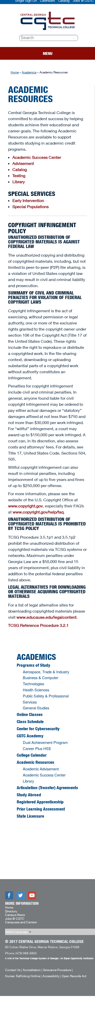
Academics (29, 72)
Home (15, 72)
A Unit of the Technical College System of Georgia (31, 958)
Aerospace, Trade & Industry (46, 671)
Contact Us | (13, 970)
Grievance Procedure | (58, 970)
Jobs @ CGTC (14, 919)
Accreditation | (32, 970)
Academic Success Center (36, 157)
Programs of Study (33, 665)
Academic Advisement (41, 768)
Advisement (23, 163)
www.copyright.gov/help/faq (38, 511)
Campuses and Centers (21, 922)
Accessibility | (52, 976)
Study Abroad (29, 795)
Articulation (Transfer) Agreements (47, 787)
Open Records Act (74, 976)
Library (18, 181)
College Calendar (32, 755)
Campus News (15, 915)
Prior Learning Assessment (41, 809)
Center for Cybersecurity (38, 728)
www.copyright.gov (25, 505)
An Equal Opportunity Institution (76, 958)
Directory (11, 911)
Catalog (19, 169)
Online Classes (30, 714)
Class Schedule (30, 721)
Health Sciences (36, 689)
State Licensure (30, 816)
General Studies (36, 707)
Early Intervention (28, 200)
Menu (47, 53)
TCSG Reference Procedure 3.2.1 (38, 625)
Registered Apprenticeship (40, 802)
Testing (18, 175)
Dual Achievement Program (45, 742)
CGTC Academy (30, 736)
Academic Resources (35, 762)
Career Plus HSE (37, 748)
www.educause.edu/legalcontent (46, 617)
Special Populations (30, 206)
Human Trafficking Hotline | (23, 976)
